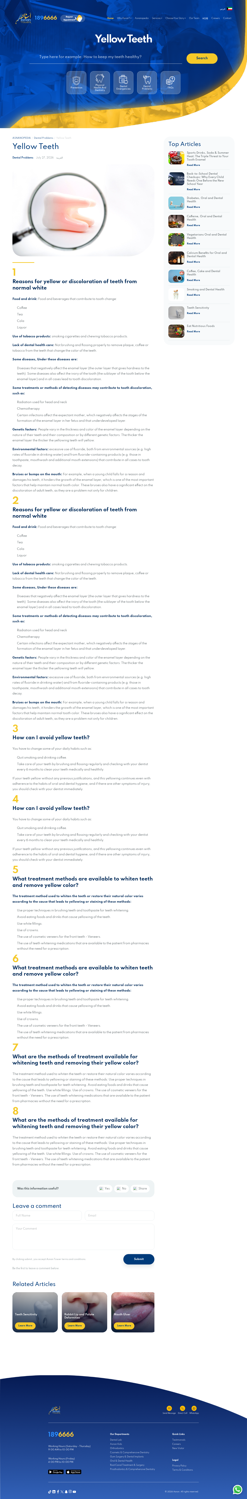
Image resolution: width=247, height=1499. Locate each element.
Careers (215, 18)
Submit (139, 1259)
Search (202, 58)
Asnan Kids (116, 1444)
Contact (227, 18)
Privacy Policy (179, 1466)
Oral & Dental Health (121, 1461)
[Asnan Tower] (54, 1410)
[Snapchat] (66, 1491)
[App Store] (73, 1472)
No (124, 1188)
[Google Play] (56, 1472)
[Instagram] (70, 1491)
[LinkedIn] (53, 1491)
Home (110, 18)
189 (46, 18)
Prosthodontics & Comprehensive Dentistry (132, 1469)
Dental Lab (116, 1440)
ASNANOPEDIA (21, 138)
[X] (62, 1491)
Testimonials (178, 1440)
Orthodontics (117, 1448)
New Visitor (178, 1448)
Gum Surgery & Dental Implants (127, 1457)
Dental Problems (43, 138)
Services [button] (156, 18)
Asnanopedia (141, 18)
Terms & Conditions (182, 1470)
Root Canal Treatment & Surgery (127, 1465)
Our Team (194, 18)
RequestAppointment (69, 18)
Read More (193, 165)
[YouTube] (74, 1491)
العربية (59, 158)
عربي (223, 8)
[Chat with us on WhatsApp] (237, 1489)
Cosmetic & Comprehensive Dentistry (129, 1452)
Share (142, 1188)
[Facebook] (57, 1491)
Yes (107, 1188)
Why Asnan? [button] (123, 18)
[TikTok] (49, 1491)
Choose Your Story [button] (175, 18)
